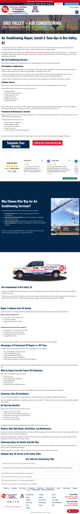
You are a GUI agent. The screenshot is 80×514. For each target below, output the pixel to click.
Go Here (51, 1)
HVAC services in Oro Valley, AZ (36, 52)
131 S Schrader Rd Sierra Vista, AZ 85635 (71, 504)
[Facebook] (8, 502)
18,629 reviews (14, 168)
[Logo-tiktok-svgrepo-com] (15, 502)
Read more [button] (29, 174)
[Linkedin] (18, 502)
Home (5, 27)
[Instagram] (13, 502)
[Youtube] (10, 502)
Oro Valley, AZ (23, 27)
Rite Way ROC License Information (13, 506)
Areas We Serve (13, 27)
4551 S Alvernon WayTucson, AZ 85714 (71, 497)
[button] (76, 12)
